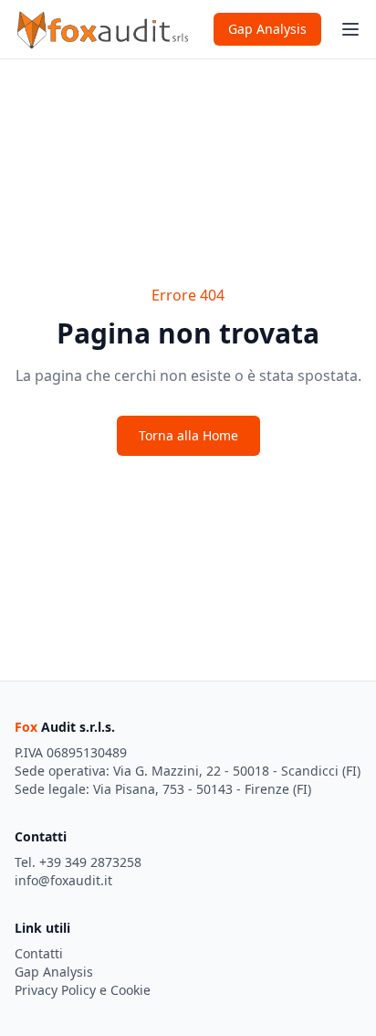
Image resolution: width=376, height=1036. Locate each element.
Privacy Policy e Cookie (83, 990)
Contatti (39, 953)
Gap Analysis (267, 28)
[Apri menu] (350, 29)
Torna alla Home (188, 435)
